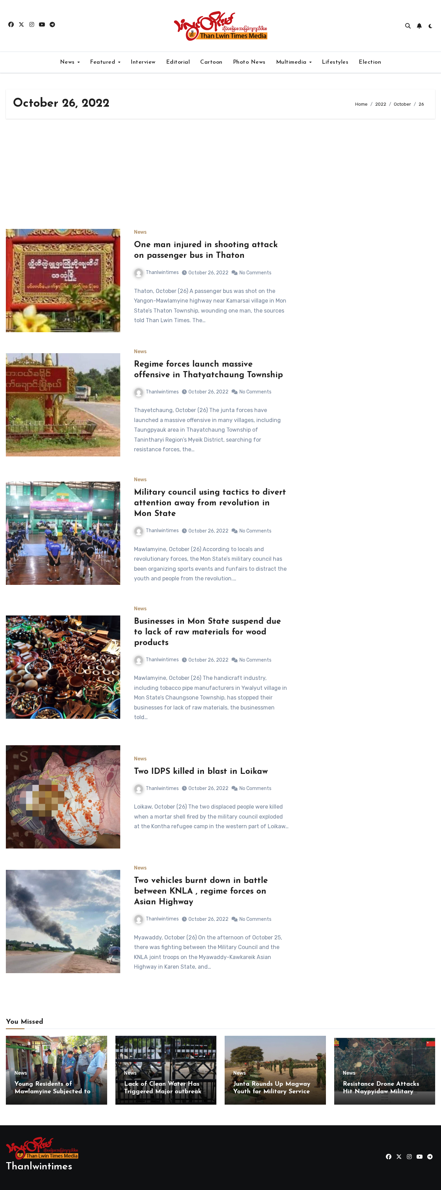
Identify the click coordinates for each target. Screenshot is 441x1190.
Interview (143, 62)
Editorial (178, 62)
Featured (103, 62)
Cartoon (211, 62)
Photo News (249, 62)
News (68, 62)
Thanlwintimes (162, 272)
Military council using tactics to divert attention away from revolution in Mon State (210, 503)
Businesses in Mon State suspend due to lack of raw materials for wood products (207, 632)
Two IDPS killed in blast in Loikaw (201, 772)
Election (370, 62)
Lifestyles (335, 62)
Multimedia (292, 62)
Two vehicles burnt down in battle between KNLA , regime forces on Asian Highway (201, 891)
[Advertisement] (220, 174)
